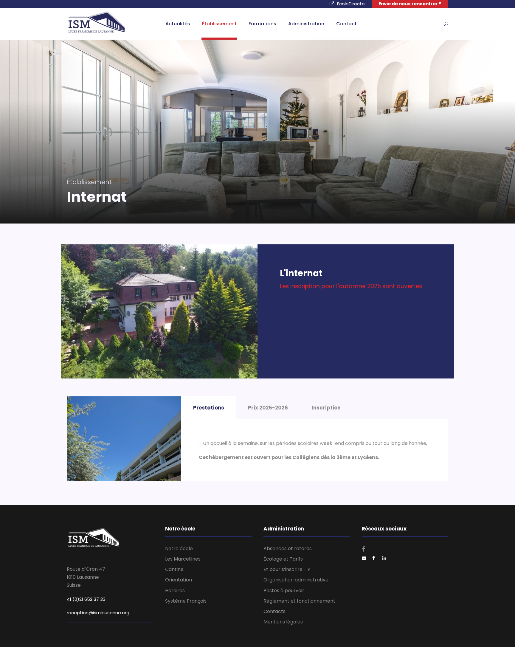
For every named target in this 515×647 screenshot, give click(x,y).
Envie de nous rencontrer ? (410, 4)
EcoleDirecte (351, 4)
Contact (346, 23)
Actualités (177, 23)
